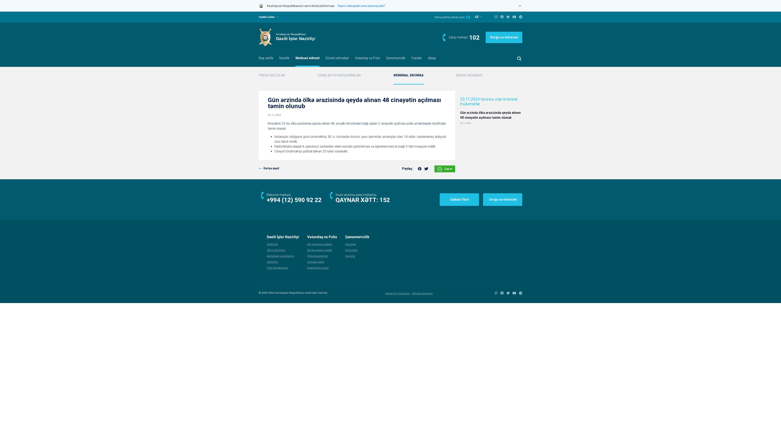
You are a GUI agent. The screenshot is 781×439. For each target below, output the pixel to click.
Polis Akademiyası (277, 267)
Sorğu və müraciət (504, 37)
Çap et (448, 168)
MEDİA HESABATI (469, 75)
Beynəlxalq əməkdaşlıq (280, 256)
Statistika (272, 261)
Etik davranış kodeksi (319, 244)
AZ (477, 16)
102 (474, 37)
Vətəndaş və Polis (367, 58)
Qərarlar (350, 256)
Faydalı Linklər (267, 17)
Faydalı (416, 58)
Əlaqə (432, 58)
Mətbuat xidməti (308, 58)
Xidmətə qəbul (315, 261)
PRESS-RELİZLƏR (272, 75)
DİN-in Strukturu (276, 250)
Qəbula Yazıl (459, 199)
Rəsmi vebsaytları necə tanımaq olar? (361, 6)
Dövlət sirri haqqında (397, 293)
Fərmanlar (351, 250)
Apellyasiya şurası (318, 267)
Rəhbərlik (272, 244)
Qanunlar (350, 244)
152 (385, 199)
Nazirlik (284, 58)
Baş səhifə (266, 58)
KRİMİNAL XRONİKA (409, 75)
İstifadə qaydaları (422, 293)
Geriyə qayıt (271, 168)
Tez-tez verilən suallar (319, 250)
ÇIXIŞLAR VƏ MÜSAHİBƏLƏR (339, 75)
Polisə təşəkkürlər (317, 256)
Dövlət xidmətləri (337, 58)
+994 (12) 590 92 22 (294, 199)
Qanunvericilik (395, 58)
